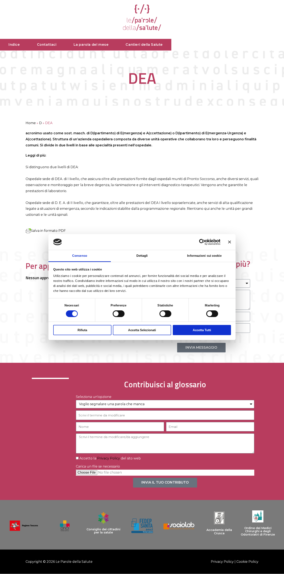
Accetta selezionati (142, 330)
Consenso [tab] (79, 255)
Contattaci (47, 45)
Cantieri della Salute (144, 45)
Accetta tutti (202, 330)
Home (31, 123)
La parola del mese (91, 45)
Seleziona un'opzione (93, 397)
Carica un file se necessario (98, 466)
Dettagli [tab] (142, 255)
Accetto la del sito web (110, 458)
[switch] (119, 313)
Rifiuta (82, 330)
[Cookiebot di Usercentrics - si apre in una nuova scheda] (202, 242)
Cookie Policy (247, 562)
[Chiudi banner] (229, 242)
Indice (14, 45)
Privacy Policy (108, 458)
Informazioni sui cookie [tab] (204, 255)
